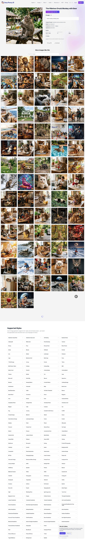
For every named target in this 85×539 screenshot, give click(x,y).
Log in (75, 2)
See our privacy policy (64, 536)
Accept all (63, 533)
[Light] (72, 2)
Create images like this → (52, 11)
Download (58, 42)
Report (56, 25)
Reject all (69, 533)
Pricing (66, 2)
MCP (62, 2)
